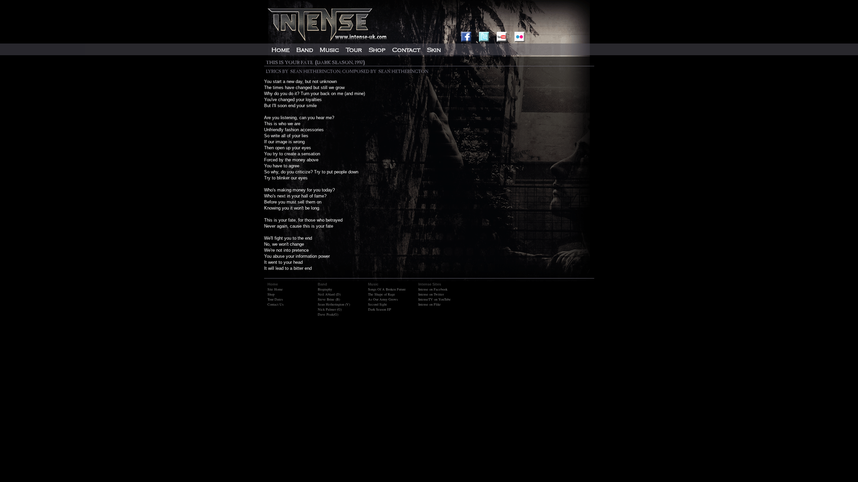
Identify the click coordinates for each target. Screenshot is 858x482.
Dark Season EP (379, 309)
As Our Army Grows (383, 299)
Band (304, 50)
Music (329, 50)
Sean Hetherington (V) (334, 304)
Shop (270, 294)
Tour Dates (275, 299)
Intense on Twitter (431, 294)
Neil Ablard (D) (329, 294)
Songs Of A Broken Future (387, 289)
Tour (354, 50)
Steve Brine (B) (329, 299)
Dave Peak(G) (328, 314)
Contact (406, 50)
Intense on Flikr (429, 304)
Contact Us (275, 304)
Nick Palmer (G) (330, 309)
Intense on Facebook (432, 289)
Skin (434, 50)
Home (280, 50)
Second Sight (377, 304)
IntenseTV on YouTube (434, 299)
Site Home (275, 289)
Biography (325, 289)
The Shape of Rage (381, 294)
